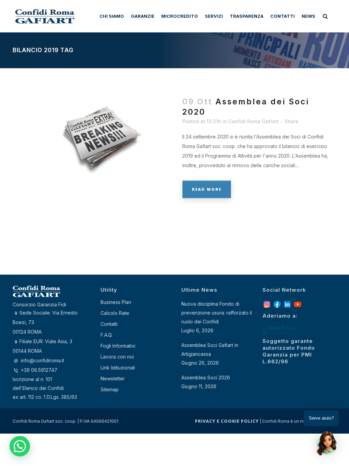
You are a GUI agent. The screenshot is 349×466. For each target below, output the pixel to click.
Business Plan (116, 302)
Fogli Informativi (118, 345)
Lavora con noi (117, 356)
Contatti (109, 323)
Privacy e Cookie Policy (227, 421)
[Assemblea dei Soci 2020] (93, 131)
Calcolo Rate (115, 313)
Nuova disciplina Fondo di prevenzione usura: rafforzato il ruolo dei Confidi (216, 312)
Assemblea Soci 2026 (205, 377)
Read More (207, 189)
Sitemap (110, 389)
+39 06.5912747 (38, 370)
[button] (20, 446)
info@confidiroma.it (42, 360)
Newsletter (113, 378)
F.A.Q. (106, 334)
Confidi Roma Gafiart (253, 121)
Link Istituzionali (118, 367)
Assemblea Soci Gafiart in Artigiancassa (209, 349)
